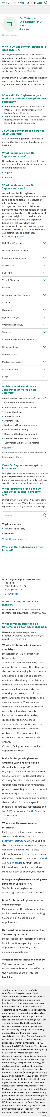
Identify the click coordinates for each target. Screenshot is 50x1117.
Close (44, 1116)
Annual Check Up (13, 412)
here (21, 236)
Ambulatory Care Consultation (20, 407)
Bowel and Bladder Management (20, 434)
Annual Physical (12, 416)
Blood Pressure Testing (16, 429)
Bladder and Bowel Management (20, 425)
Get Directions (12, 593)
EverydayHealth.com (14, 840)
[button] (46, 3)
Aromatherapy (11, 420)
